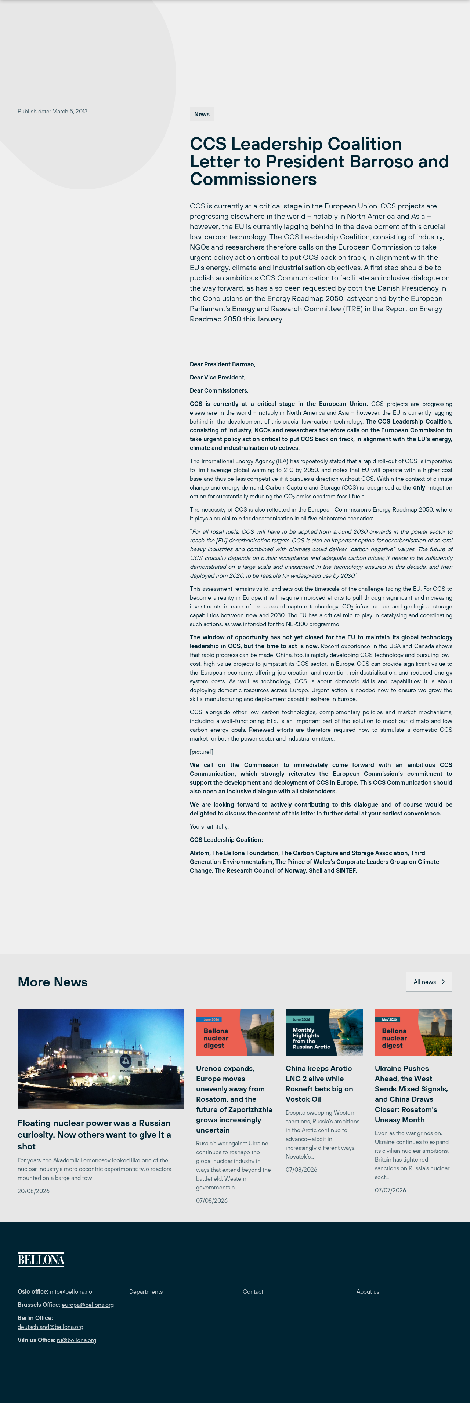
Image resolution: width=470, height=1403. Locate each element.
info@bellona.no (71, 1291)
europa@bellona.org (88, 1304)
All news (425, 981)
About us (368, 1291)
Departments (146, 1291)
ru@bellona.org (76, 1340)
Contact (253, 1291)
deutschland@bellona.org (50, 1326)
